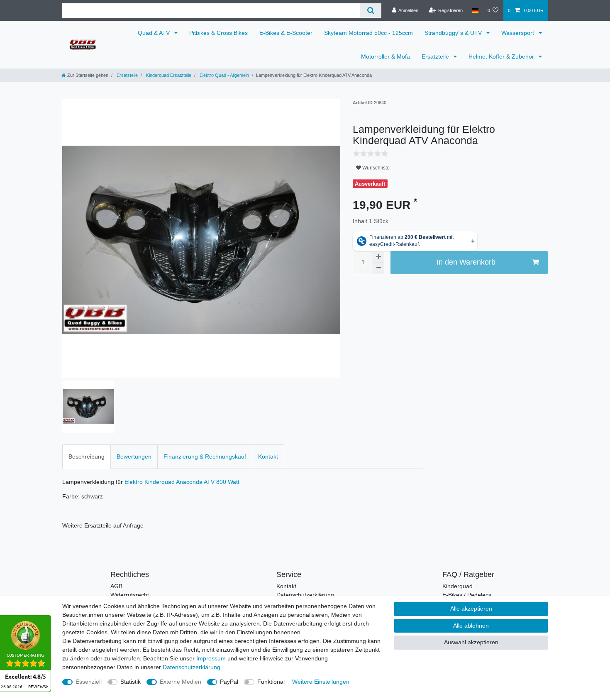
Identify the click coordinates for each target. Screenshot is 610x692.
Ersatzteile (436, 56)
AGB (116, 586)
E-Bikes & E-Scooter (285, 32)
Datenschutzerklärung (305, 594)
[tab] (86, 456)
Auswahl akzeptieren (471, 642)
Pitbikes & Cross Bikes (218, 32)
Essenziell (89, 681)
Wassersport (518, 32)
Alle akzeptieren (471, 608)
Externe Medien (180, 681)
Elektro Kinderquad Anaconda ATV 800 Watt (181, 482)
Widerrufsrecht (129, 594)
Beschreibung (86, 456)
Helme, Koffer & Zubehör (502, 56)
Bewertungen (134, 456)
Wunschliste (375, 168)
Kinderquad (457, 586)
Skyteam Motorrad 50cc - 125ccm (368, 32)
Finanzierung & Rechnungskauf (204, 456)
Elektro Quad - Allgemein (223, 75)
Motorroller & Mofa (385, 56)
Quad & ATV (154, 32)
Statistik (130, 681)
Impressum (211, 658)
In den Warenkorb (466, 262)
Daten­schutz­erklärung (191, 667)
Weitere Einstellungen (320, 681)
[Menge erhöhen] (378, 257)
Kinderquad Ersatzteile (168, 75)
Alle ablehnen (471, 625)
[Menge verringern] (378, 268)
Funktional (271, 681)
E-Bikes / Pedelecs (466, 594)
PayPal (229, 681)
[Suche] (370, 10)
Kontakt (268, 456)
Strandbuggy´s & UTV (454, 32)
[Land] (475, 10)
